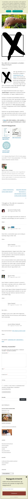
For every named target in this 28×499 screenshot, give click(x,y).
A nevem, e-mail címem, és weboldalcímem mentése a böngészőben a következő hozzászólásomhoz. (13, 387)
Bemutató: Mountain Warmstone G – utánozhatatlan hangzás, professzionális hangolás (20, 193)
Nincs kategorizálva (16, 157)
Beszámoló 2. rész (5, 412)
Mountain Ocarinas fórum (7, 443)
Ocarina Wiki (4, 447)
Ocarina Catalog (5, 445)
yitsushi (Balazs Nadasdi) (14, 324)
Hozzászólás (5, 353)
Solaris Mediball (5, 462)
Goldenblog (7, 159)
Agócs (9, 227)
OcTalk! (3, 449)
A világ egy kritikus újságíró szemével (9, 461)
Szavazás (12, 159)
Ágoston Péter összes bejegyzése (9, 179)
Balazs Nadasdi (11, 244)
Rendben (9, 11)
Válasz (3, 222)
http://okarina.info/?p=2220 (18, 330)
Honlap (3, 380)
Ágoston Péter (8, 156)
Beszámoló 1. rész (5, 410)
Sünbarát (4, 464)
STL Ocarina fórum (6, 450)
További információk (17, 11)
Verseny (16, 159)
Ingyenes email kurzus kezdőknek (9, 426)
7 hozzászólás (5, 68)
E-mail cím (5, 374)
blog (5, 120)
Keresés (3, 397)
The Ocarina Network (6, 452)
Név (3, 369)
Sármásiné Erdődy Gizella (14, 210)
